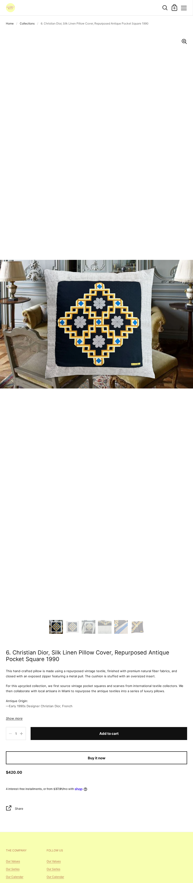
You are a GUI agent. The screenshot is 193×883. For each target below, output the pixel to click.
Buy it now (96, 758)
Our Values (13, 861)
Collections (27, 23)
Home (10, 23)
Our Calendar (14, 877)
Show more (14, 718)
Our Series (13, 869)
